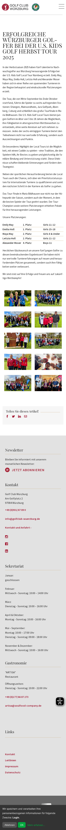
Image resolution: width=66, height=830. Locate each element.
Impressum (11, 766)
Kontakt (10, 754)
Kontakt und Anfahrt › (18, 527)
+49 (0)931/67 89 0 (15, 510)
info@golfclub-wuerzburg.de (22, 518)
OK (22, 825)
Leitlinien (10, 760)
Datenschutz (12, 772)
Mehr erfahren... (36, 825)
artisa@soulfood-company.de (23, 705)
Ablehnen (10, 825)
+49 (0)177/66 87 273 (16, 697)
